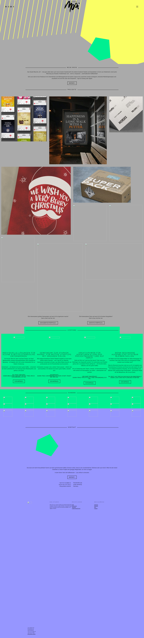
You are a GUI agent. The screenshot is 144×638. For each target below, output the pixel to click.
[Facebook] (6, 6)
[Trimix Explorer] (90, 223)
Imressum (74, 507)
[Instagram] (8, 6)
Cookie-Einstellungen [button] (76, 508)
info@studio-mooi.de (65, 486)
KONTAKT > (72, 83)
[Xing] (13, 6)
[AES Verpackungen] (102, 185)
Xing (95, 507)
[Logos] (126, 114)
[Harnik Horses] (114, 261)
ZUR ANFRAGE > (18, 381)
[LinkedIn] (11, 6)
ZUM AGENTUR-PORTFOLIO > (48, 323)
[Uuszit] (60, 277)
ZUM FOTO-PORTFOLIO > (96, 323)
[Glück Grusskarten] (36, 201)
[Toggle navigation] (137, 6)
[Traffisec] (18, 259)
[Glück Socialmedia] (24, 118)
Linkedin (96, 508)
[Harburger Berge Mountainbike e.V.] (126, 223)
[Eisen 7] (78, 130)
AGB (73, 504)
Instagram (96, 504)
